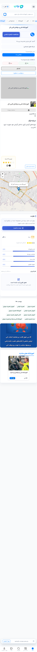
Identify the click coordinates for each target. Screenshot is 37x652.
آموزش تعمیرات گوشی (29, 311)
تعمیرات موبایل (31, 306)
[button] (18, 189)
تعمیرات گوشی (20, 306)
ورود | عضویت (6, 641)
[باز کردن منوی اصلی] (33, 7)
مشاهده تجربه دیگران (30, 166)
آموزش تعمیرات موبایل (8, 306)
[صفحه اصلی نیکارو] (18, 7)
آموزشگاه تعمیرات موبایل (15, 311)
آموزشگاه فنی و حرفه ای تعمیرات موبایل (12, 319)
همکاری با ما (18, 54)
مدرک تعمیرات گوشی (30, 319)
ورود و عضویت (17, 228)
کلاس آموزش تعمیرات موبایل (14, 315)
